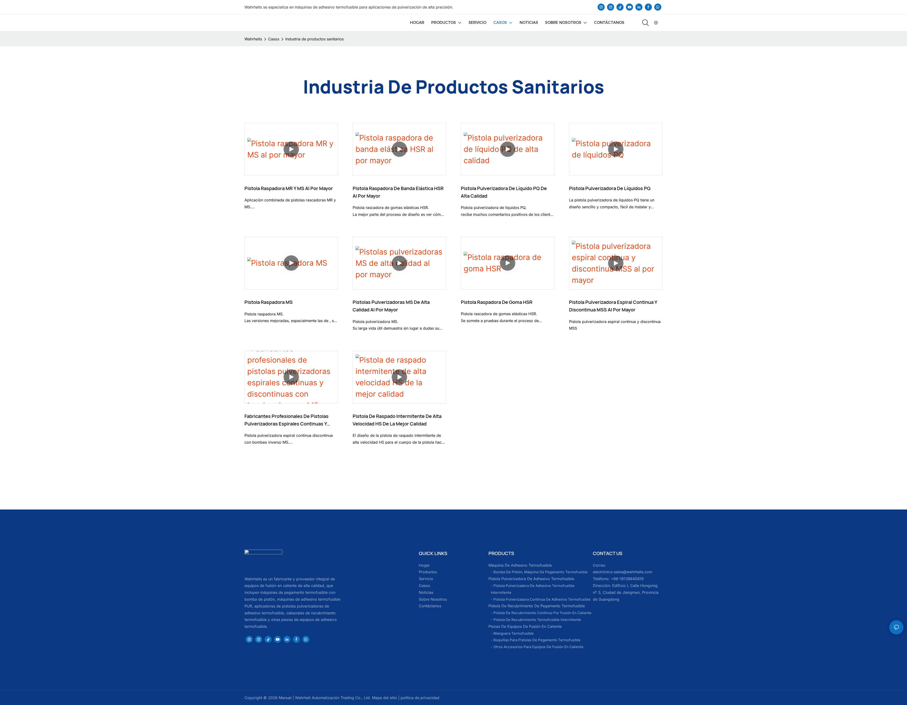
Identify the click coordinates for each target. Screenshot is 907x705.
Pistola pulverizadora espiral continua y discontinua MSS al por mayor (613, 306)
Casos (273, 39)
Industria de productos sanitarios (314, 39)
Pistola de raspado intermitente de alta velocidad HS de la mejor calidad (397, 420)
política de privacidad (419, 697)
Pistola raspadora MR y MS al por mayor (288, 188)
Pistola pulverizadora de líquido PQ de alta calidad (504, 192)
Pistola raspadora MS (268, 302)
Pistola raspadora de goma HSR (496, 302)
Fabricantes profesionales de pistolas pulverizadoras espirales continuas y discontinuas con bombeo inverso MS (286, 420)
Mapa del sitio (384, 697)
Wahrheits (253, 39)
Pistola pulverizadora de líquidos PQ (609, 188)
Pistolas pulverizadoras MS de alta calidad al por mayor (391, 306)
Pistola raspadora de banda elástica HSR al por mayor (398, 192)
